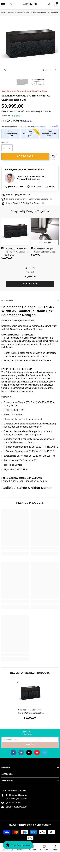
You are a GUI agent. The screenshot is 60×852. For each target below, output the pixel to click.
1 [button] (26, 268)
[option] (30, 44)
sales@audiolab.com (16, 807)
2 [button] (30, 268)
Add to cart (25, 156)
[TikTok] (29, 752)
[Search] (11, 4)
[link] (53, 156)
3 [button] (33, 268)
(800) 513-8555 (14, 186)
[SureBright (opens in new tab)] (55, 126)
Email (49, 186)
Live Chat (34, 186)
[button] (50, 70)
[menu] (3, 4)
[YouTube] (37, 752)
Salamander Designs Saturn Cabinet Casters (44, 250)
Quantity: (4, 142)
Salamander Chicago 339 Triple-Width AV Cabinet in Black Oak (16, 252)
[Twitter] (45, 752)
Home (3, 12)
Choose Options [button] (45, 243)
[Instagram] (21, 752)
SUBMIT (30, 744)
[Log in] (49, 4)
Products (11, 12)
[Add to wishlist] (18, 682)
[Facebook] (13, 752)
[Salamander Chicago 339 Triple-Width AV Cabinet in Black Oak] (30, 693)
